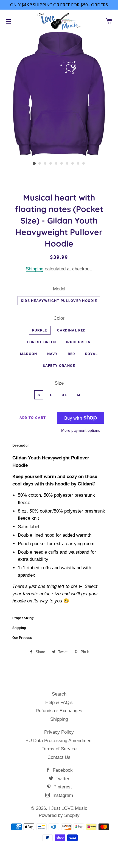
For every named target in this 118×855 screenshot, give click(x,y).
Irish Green (78, 342)
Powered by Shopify (59, 815)
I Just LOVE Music (68, 808)
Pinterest (62, 787)
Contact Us (59, 757)
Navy (52, 354)
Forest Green (41, 342)
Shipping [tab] (19, 628)
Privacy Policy (59, 732)
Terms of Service (59, 748)
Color (59, 318)
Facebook (62, 770)
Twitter (61, 778)
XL (64, 395)
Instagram (62, 795)
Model (59, 288)
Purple (39, 330)
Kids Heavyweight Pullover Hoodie (59, 301)
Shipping (34, 268)
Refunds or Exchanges (59, 710)
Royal (91, 354)
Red (71, 354)
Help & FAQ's (59, 702)
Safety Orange (59, 366)
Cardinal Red (71, 330)
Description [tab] (20, 445)
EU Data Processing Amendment (59, 740)
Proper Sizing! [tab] (23, 618)
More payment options (80, 430)
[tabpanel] (59, 531)
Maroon (28, 354)
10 (83, 163)
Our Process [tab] (22, 638)
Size (59, 383)
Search (59, 694)
